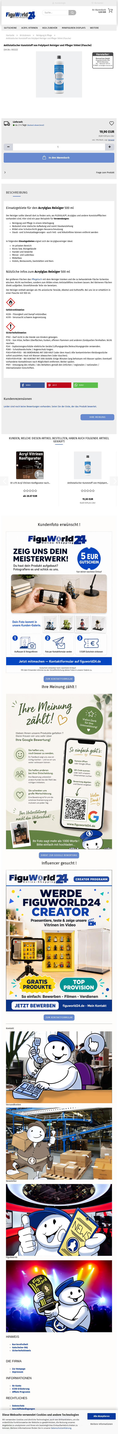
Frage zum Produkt (105, 172)
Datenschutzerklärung (61, 1428)
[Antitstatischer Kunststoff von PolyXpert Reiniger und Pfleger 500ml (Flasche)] (59, 74)
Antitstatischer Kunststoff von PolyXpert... (87, 483)
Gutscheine (10, 27)
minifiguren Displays (73, 27)
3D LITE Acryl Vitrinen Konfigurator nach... (30, 483)
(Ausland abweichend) (35, 125)
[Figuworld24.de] (20, 15)
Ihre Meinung (97, 417)
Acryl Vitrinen (29, 27)
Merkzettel (98, 3)
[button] (8, 147)
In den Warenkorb (59, 157)
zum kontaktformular (59, 679)
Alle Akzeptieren (102, 1416)
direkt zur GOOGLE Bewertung (59, 855)
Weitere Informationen (101, 1424)
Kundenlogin (60, 3)
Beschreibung (17, 192)
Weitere (94, 27)
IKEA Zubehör (49, 27)
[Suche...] (72, 12)
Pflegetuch (37, 279)
